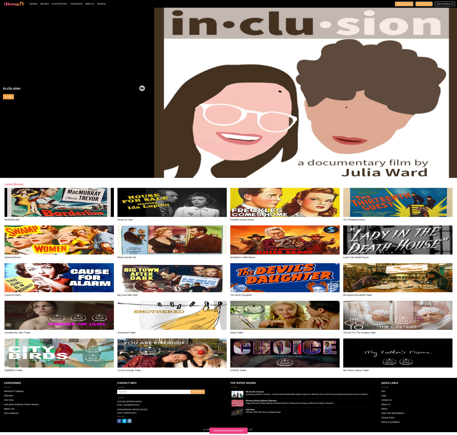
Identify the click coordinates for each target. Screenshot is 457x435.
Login (383, 395)
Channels (8, 395)
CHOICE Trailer (238, 370)
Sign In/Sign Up (445, 4)
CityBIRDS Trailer (13, 370)
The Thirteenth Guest (354, 219)
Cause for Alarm (13, 295)
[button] (8, 96)
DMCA (384, 409)
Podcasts (76, 4)
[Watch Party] (142, 88)
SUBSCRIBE (198, 392)
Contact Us (386, 400)
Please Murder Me (126, 257)
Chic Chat (8, 400)
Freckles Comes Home (242, 219)
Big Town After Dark (127, 295)
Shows (33, 4)
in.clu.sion (11, 88)
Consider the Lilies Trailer (17, 332)
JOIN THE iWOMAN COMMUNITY (228, 431)
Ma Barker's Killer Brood (242, 257)
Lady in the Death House (356, 257)
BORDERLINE (12, 219)
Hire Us (89, 4)
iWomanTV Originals (14, 391)
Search (101, 4)
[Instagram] (129, 421)
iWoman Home (404, 4)
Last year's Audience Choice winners (21, 404)
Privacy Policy (388, 417)
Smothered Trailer (126, 332)
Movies (44, 4)
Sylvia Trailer (236, 332)
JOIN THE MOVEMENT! (393, 413)
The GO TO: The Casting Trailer (359, 332)
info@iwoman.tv (130, 413)
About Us (385, 404)
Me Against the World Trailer (357, 295)
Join (383, 391)
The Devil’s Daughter (241, 295)
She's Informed (11, 413)
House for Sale (125, 219)
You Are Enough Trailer (129, 370)
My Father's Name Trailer (356, 370)
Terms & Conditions (390, 422)
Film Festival (59, 4)
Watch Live (424, 4)
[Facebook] (119, 421)
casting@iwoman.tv (131, 405)
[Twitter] (124, 421)
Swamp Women (13, 257)
